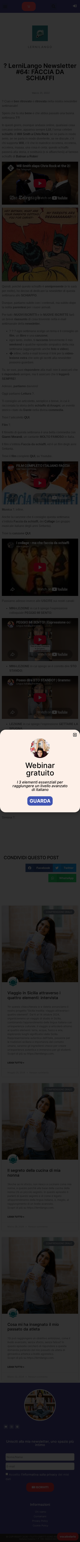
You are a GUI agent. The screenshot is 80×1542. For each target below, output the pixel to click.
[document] (40, 771)
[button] (74, 734)
